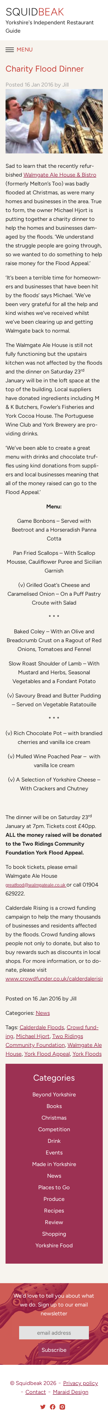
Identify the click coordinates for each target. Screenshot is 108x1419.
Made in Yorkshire (54, 1164)
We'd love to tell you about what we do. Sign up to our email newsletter (54, 1304)
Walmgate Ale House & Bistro (60, 174)
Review (54, 1222)
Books (54, 1106)
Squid (35, 12)
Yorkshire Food (54, 1245)
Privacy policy (80, 1383)
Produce (54, 1199)
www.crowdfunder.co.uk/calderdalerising (57, 978)
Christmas (54, 1117)
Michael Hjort (33, 1036)
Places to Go (54, 1187)
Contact (35, 1392)
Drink (54, 1141)
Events (54, 1152)
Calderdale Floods (42, 1027)
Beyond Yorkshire (54, 1094)
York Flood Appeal (47, 1053)
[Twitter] (43, 1407)
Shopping (54, 1233)
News (43, 1013)
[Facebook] (52, 1407)
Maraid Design (70, 1392)
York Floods (87, 1053)
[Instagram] (62, 1407)
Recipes (54, 1210)
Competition (54, 1129)
